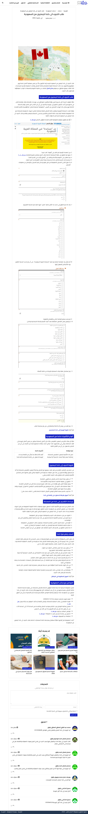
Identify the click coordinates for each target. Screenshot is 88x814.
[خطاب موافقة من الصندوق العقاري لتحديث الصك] (44, 641)
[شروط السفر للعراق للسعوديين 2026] (44, 662)
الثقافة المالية (45, 3)
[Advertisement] (44, 32)
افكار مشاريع (56, 3)
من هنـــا (33, 119)
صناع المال (50, 88)
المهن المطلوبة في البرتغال (59, 576)
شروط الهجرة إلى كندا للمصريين (58, 430)
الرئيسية (65, 3)
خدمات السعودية (72, 647)
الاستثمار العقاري (33, 3)
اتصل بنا (3, 811)
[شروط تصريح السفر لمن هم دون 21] (66, 641)
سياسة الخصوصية (12, 811)
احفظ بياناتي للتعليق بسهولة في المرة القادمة (61, 711)
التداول (23, 3)
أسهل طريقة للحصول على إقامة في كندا (55, 495)
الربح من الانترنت (14, 3)
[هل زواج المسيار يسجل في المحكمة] (21, 662)
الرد (12, 733)
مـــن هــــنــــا (22, 155)
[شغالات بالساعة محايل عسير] (66, 662)
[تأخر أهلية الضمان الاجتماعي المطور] (21, 641)
